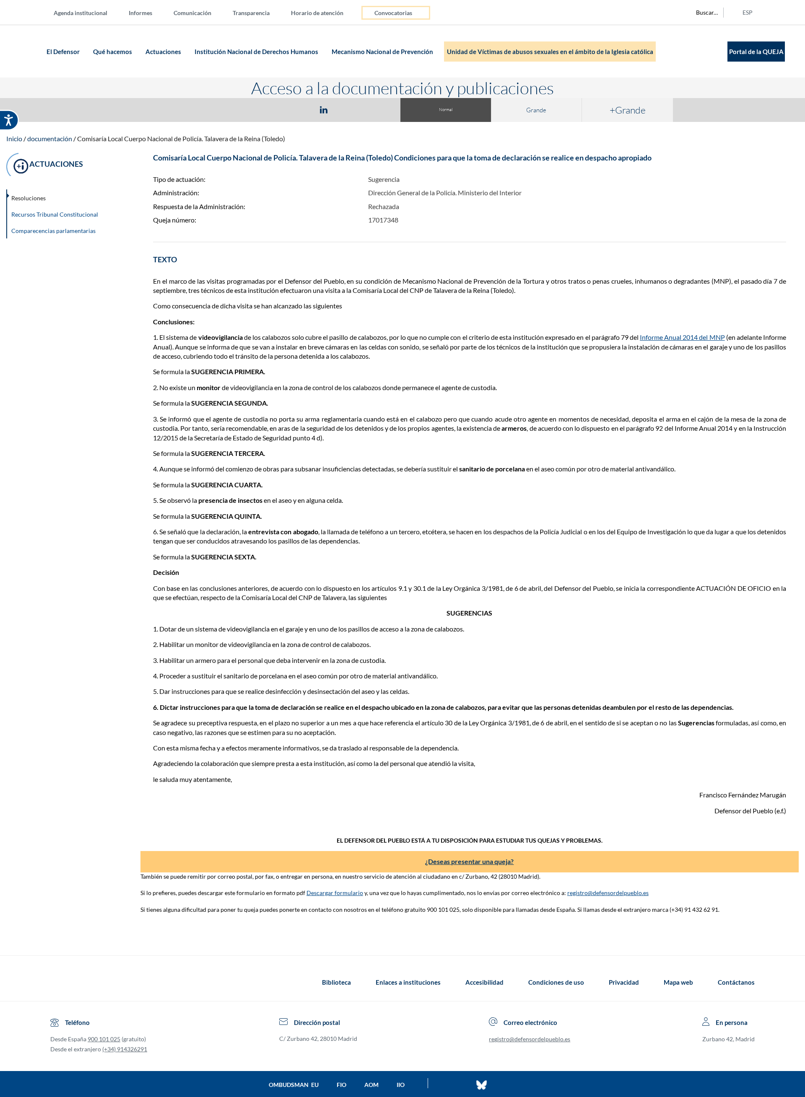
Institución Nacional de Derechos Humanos (257, 51)
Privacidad (624, 982)
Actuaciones (163, 51)
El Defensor (64, 51)
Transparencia (251, 12)
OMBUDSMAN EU (294, 1084)
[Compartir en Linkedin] (324, 109)
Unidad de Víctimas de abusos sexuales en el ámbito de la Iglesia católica (550, 51)
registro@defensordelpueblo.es (608, 892)
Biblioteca (336, 982)
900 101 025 (104, 1039)
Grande (536, 110)
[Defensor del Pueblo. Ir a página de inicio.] (28, 51)
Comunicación (192, 12)
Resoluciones (28, 198)
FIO (341, 1084)
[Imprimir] (374, 109)
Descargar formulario (334, 892)
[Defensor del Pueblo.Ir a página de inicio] (58, 982)
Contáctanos (736, 982)
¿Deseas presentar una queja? (469, 861)
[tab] (275, 109)
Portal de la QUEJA (756, 51)
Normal (445, 109)
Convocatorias (393, 12)
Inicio (14, 138)
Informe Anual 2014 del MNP (682, 337)
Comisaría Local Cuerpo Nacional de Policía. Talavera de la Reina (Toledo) (181, 138)
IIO (401, 1084)
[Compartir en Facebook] (275, 109)
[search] (702, 12)
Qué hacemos (113, 51)
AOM (371, 1084)
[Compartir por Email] (348, 109)
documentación (49, 138)
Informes (140, 12)
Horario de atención (317, 12)
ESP (748, 12)
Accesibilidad (484, 982)
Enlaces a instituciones (408, 982)
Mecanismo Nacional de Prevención (383, 51)
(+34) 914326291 (124, 1049)
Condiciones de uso (556, 982)
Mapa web (678, 982)
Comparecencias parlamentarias (53, 230)
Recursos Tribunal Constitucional (54, 214)
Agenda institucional (80, 12)
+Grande (628, 110)
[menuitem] (87, 12)
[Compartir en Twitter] (299, 109)
